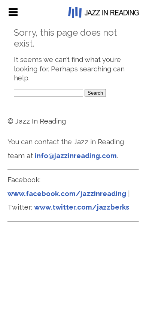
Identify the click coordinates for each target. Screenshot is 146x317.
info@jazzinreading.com (76, 156)
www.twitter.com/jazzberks (81, 207)
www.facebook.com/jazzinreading (66, 194)
